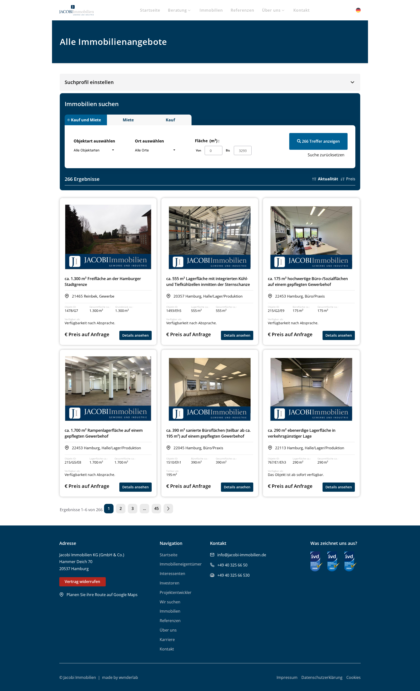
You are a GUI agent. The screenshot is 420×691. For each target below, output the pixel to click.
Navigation (171, 543)
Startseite (150, 10)
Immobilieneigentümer (181, 564)
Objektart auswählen (94, 141)
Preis (350, 179)
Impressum (287, 677)
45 (156, 508)
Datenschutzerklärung (321, 677)
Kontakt (301, 10)
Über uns (271, 10)
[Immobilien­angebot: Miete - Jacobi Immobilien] (76, 11)
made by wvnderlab (120, 677)
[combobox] (95, 150)
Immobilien (211, 10)
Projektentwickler (176, 592)
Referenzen (242, 10)
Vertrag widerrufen (82, 581)
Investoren (169, 583)
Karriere (167, 639)
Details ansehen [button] (135, 335)
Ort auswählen (149, 141)
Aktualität (328, 179)
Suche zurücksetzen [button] (326, 155)
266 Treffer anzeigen (320, 141)
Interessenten (172, 573)
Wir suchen (170, 602)
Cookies (353, 677)
